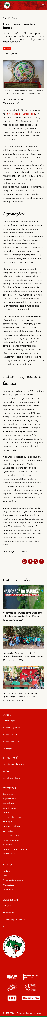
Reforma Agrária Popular (15, 849)
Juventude (8, 831)
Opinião (7, 906)
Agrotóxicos (9, 803)
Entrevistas (8, 913)
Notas (6, 927)
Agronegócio (9, 794)
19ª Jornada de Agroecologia (20, 114)
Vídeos (6, 876)
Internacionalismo (11, 826)
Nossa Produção (11, 742)
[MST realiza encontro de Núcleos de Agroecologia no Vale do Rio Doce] (23, 677)
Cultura (6, 812)
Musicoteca (8, 885)
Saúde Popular (10, 854)
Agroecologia (9, 799)
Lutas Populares (11, 840)
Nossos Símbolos (11, 728)
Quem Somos (9, 721)
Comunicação (9, 808)
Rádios (6, 871)
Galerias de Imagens (13, 880)
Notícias (7, 48)
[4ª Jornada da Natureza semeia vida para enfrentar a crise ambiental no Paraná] (23, 597)
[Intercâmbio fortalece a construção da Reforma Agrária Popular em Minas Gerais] (23, 637)
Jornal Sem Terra (11, 778)
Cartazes (7, 771)
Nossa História (10, 735)
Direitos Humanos (12, 817)
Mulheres (7, 844)
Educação (7, 749)
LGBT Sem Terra (11, 835)
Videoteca (8, 889)
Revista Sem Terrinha (13, 764)
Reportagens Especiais (14, 920)
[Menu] (43, 5)
